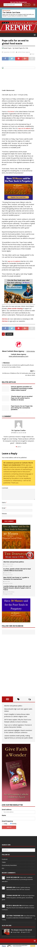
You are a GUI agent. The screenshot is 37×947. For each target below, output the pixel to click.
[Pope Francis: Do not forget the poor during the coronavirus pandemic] (5, 408)
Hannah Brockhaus (9, 592)
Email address (6, 809)
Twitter (4, 862)
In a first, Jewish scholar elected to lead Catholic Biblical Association (17, 569)
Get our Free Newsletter (18, 2)
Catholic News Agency (23, 52)
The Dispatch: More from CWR (18, 555)
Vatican (9, 334)
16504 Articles (30, 351)
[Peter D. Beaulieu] (3, 906)
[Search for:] (18, 850)
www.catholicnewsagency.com (18, 356)
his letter (11, 111)
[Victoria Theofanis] (3, 916)
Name (4, 502)
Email (4, 508)
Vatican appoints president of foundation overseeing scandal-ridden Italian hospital (22, 388)
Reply (19, 447)
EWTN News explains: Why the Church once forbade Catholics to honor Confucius (18, 907)
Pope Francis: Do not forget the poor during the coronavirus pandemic (22, 407)
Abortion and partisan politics (13, 562)
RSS (3, 868)
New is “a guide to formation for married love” (16, 578)
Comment (5, 488)
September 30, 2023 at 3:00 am (18, 432)
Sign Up (26, 4)
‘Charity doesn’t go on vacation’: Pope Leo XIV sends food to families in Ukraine (22, 398)
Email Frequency (7, 821)
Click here (5, 319)
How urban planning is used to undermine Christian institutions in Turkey (18, 918)
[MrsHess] (3, 888)
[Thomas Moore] (3, 896)
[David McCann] (3, 878)
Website (4, 513)
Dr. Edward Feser (9, 564)
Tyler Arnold (8, 572)
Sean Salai (7, 581)
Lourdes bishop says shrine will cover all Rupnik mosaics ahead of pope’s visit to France (17, 588)
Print (32, 54)
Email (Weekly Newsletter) (9, 865)
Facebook (4, 859)
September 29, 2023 (9, 52)
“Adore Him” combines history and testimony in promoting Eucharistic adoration (17, 879)
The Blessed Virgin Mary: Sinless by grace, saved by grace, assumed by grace (18, 897)
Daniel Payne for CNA (21, 48)
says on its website (24, 128)
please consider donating (15, 308)
